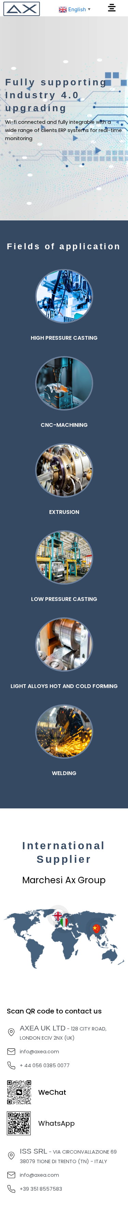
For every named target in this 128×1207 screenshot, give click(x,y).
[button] (111, 8)
